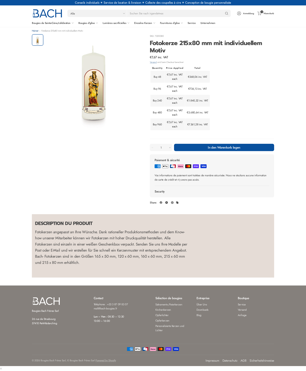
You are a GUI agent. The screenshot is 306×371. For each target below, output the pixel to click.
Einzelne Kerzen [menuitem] (143, 23)
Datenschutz (229, 360)
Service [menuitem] (192, 23)
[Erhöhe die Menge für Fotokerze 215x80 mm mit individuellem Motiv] (170, 147)
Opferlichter (161, 315)
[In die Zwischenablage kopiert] (177, 202)
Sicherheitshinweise (262, 360)
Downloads (202, 310)
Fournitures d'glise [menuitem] (170, 23)
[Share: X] (166, 202)
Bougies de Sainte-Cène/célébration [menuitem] (51, 23)
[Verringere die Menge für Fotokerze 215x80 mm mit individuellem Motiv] (152, 147)
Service (242, 304)
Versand (153, 62)
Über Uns (202, 304)
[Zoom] (136, 40)
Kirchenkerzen (163, 310)
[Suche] (227, 13)
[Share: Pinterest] (172, 202)
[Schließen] (1, 368)
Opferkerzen (162, 320)
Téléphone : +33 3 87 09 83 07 (111, 304)
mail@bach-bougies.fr (105, 308)
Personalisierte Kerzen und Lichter (169, 328)
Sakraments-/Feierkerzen (168, 304)
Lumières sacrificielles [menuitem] (114, 23)
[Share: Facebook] (161, 202)
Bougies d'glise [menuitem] (86, 23)
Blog (199, 315)
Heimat (35, 31)
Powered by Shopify (105, 360)
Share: (153, 202)
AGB (243, 360)
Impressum (212, 360)
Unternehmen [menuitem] (207, 23)
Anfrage (242, 315)
